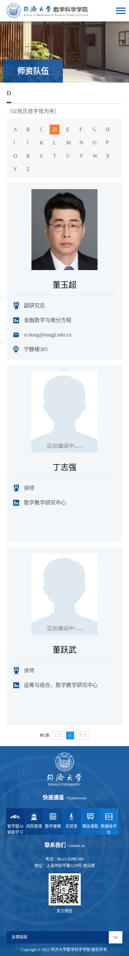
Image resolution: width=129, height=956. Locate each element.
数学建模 (53, 826)
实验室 (71, 826)
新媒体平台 (109, 829)
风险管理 (34, 826)
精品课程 (90, 826)
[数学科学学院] (47, 10)
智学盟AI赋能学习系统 (15, 829)
